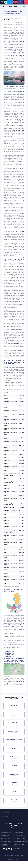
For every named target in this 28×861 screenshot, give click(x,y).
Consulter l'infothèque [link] (19, 838)
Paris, (12, 343)
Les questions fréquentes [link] (20, 841)
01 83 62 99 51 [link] (5, 818)
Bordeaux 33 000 (9, 650)
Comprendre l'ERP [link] (18, 835)
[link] (10, 2)
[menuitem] (3, 8)
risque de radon (16, 130)
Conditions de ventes (6, 838)
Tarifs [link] (22, 855)
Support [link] (17, 855)
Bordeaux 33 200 (9, 653)
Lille (6, 239)
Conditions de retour (6, 841)
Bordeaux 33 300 (9, 654)
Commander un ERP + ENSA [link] (19, 845)
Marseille (16, 343)
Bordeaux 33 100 (9, 651)
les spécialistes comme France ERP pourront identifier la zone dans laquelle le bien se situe (14, 625)
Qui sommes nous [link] (9, 855)
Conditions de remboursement (4, 845)
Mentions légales (5, 835)
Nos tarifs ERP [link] (17, 848)
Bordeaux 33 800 (9, 656)
